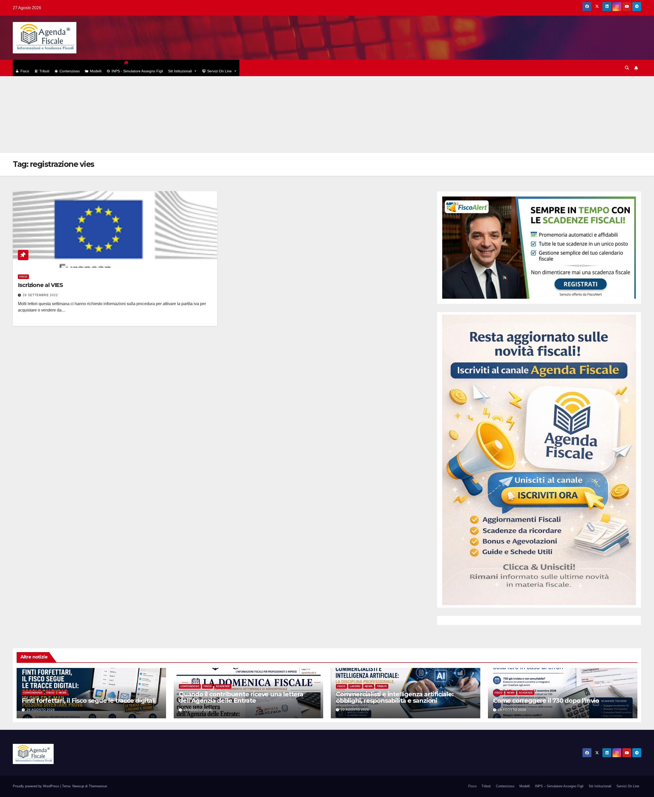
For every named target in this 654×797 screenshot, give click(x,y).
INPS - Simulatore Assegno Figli (137, 71)
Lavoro (355, 686)
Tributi (44, 71)
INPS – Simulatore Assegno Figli (559, 786)
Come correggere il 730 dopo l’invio (546, 700)
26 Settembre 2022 (40, 295)
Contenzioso (70, 71)
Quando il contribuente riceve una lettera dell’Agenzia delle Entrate (241, 697)
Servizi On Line (219, 71)
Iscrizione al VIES (40, 285)
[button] (627, 68)
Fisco (24, 71)
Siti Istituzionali (180, 71)
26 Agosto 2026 (41, 710)
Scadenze (223, 686)
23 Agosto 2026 (198, 710)
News (62, 692)
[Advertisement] (327, 114)
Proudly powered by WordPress (36, 786)
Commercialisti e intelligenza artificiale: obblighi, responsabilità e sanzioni (394, 697)
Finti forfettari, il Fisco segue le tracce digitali (89, 700)
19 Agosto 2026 (512, 710)
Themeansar (98, 786)
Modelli (95, 71)
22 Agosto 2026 (355, 710)
